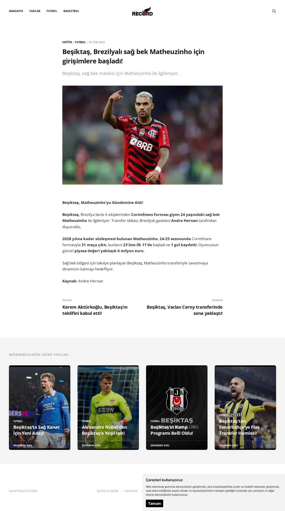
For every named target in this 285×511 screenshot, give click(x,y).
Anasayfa (16, 11)
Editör (67, 42)
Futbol (52, 11)
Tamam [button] (154, 503)
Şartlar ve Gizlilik (107, 491)
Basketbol (71, 11)
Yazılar (34, 11)
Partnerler (131, 491)
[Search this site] (274, 11)
